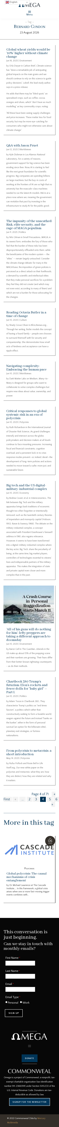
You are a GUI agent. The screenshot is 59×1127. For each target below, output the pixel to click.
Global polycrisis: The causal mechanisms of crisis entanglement (26, 877)
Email (8, 984)
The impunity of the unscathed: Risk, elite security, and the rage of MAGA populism (29, 224)
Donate (29, 1058)
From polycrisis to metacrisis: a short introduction (28, 752)
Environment (26, 60)
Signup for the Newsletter (30, 1102)
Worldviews (25, 149)
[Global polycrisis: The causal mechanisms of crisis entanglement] (29, 850)
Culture (23, 320)
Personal (13, 1002)
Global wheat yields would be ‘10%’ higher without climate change (28, 53)
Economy (24, 493)
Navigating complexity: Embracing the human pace (26, 368)
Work (26, 1002)
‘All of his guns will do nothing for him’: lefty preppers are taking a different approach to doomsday (28, 634)
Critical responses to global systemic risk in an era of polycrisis (26, 414)
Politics (22, 232)
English (13, 2)
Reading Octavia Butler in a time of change (26, 314)
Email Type (12, 997)
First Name (11, 957)
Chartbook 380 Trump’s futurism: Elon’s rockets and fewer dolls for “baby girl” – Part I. (27, 687)
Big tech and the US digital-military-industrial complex (26, 487)
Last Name (11, 971)
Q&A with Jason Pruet (22, 145)
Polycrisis (24, 422)
